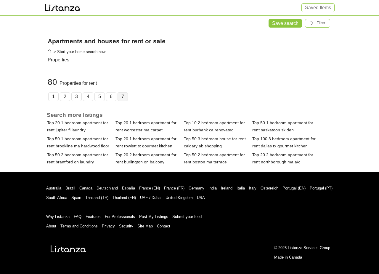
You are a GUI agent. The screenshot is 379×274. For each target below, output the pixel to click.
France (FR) (174, 188)
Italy (252, 188)
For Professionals (120, 216)
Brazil (70, 188)
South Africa (56, 197)
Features (93, 216)
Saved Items (318, 7)
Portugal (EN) (294, 188)
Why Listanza (58, 216)
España (128, 188)
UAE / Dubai (150, 197)
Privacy (108, 226)
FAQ (77, 216)
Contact (163, 226)
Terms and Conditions (79, 226)
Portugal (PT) (321, 188)
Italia (241, 188)
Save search (285, 23)
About (51, 226)
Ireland (226, 188)
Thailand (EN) (124, 197)
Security (126, 226)
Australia (53, 188)
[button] (317, 23)
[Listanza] (68, 248)
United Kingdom (179, 197)
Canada (85, 188)
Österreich (269, 188)
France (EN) (149, 188)
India (212, 188)
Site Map (145, 226)
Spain (76, 197)
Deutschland (107, 188)
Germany (196, 188)
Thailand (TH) (96, 197)
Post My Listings (153, 216)
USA (201, 197)
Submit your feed (187, 216)
